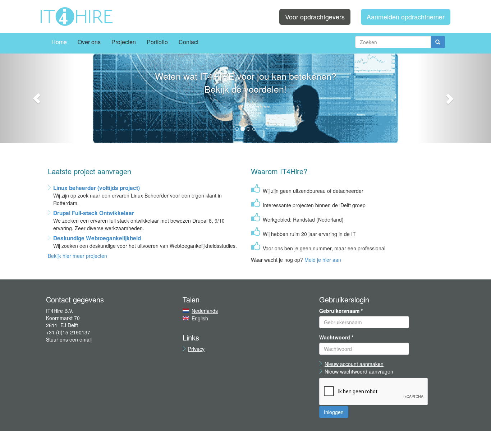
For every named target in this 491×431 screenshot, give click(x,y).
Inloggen (334, 412)
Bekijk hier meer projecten (77, 255)
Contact (188, 42)
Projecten (123, 42)
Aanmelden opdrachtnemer (406, 16)
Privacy (196, 348)
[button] (37, 98)
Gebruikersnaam (341, 310)
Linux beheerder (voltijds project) (96, 188)
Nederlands (205, 310)
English (200, 318)
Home (59, 42)
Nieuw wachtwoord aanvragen (359, 371)
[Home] (77, 16)
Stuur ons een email (69, 339)
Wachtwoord (336, 337)
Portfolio (157, 42)
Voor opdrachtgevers (315, 16)
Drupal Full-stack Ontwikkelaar (93, 213)
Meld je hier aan (322, 259)
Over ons (89, 42)
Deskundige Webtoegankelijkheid (97, 238)
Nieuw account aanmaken (354, 363)
